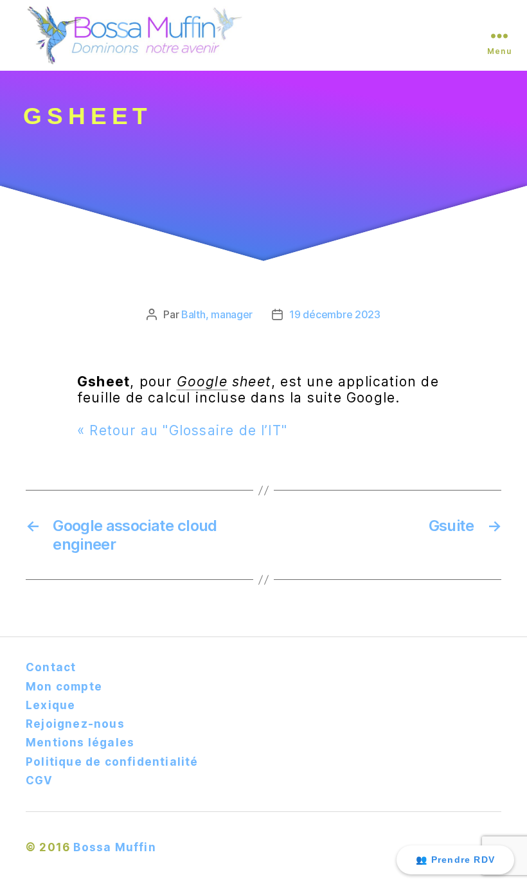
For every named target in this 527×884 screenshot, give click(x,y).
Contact (51, 667)
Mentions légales (80, 742)
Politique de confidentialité (112, 761)
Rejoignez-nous (75, 723)
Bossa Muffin (114, 847)
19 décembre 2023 (334, 314)
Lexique (50, 705)
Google (202, 382)
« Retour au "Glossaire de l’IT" (182, 430)
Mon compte (64, 686)
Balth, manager (217, 314)
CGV (39, 780)
